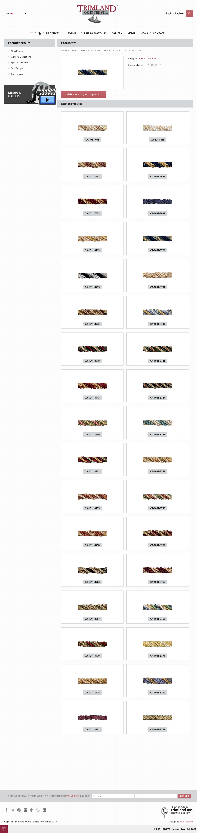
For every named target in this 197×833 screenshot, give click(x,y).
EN (9, 14)
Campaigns (17, 74)
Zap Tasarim (186, 821)
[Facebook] (6, 810)
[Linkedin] (44, 810)
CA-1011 (120, 50)
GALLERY (14, 94)
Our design (17, 68)
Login (169, 13)
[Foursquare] (32, 810)
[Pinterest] (19, 810)
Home (64, 50)
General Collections (21, 56)
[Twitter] (13, 810)
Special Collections (20, 62)
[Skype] (38, 810)
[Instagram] (25, 810)
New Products (18, 51)
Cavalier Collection (102, 50)
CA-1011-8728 (134, 50)
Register (179, 13)
